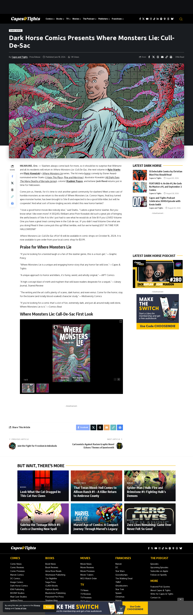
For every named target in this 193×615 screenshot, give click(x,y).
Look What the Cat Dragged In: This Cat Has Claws (40, 494)
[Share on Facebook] (149, 57)
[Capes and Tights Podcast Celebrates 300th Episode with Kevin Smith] (140, 201)
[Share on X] (153, 57)
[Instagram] (151, 19)
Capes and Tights (20, 57)
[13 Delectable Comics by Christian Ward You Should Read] (140, 175)
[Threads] (168, 19)
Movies (85, 558)
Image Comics (80, 483)
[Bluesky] (172, 19)
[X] (143, 19)
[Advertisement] (96, 6)
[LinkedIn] (157, 19)
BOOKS (49, 558)
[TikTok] (154, 19)
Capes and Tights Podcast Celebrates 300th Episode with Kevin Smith (164, 201)
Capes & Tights (155, 178)
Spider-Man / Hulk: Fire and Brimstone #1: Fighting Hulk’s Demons (146, 492)
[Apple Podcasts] (164, 19)
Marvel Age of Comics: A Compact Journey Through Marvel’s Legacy (96, 527)
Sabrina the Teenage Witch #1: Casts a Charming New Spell (40, 527)
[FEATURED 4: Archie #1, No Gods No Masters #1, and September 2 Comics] (140, 187)
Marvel (130, 483)
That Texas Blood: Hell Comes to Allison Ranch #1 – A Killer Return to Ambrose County (95, 492)
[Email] (162, 57)
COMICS (15, 558)
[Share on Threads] (158, 57)
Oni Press (24, 520)
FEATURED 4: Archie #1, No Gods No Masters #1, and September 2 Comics (165, 186)
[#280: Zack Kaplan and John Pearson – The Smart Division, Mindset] (158, 274)
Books (23, 487)
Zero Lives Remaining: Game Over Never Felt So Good (149, 527)
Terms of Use (20, 608)
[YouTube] (147, 19)
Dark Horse (15, 30)
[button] (48, 607)
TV (82, 584)
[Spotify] (161, 19)
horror (87, 173)
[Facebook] (140, 19)
